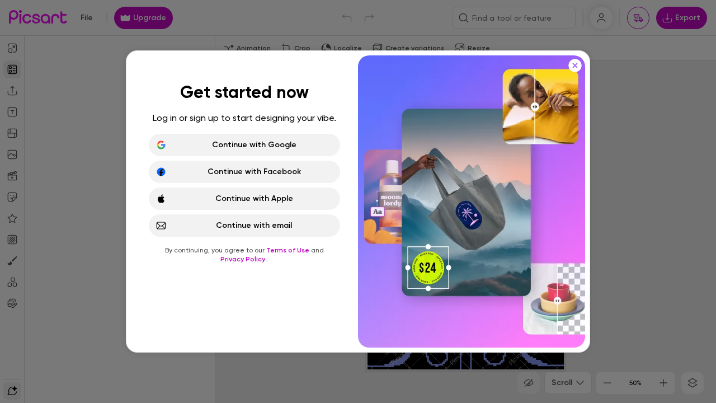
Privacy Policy (243, 259)
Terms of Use (288, 250)
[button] (358, 201)
